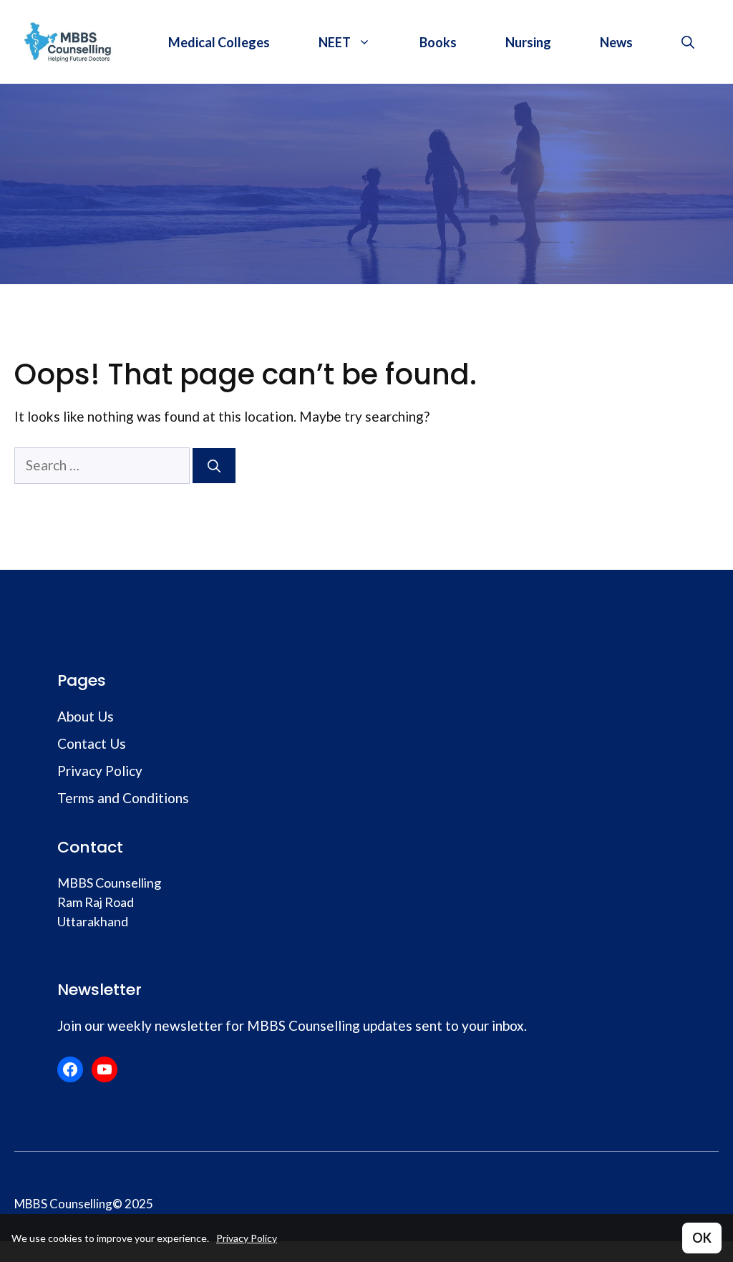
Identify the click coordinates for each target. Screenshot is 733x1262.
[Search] (214, 465)
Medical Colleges (219, 42)
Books (438, 42)
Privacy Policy (246, 1238)
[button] (688, 42)
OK (702, 1238)
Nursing (528, 42)
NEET (335, 42)
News (616, 42)
